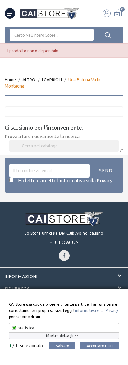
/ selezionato (26, 345)
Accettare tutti (99, 346)
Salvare (62, 346)
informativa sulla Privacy (96, 311)
